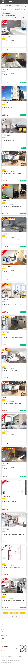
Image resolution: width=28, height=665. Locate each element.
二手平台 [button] (3, 638)
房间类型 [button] (23, 9)
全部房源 (3, 624)
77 (14, 613)
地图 (25, 6)
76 (11, 613)
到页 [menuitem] (13, 616)
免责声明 (18, 660)
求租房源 (3, 626)
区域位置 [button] (17, 9)
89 (21, 613)
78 (16, 613)
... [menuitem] (8, 613)
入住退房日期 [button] (8, 5)
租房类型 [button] (4, 9)
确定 (17, 616)
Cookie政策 (12, 660)
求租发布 (3, 631)
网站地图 (9, 662)
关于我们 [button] (3, 641)
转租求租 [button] (3, 621)
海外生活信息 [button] (4, 635)
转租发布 (3, 629)
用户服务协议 (4, 662)
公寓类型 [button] (10, 9)
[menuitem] (4, 613)
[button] (6, 2)
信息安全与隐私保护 (5, 660)
